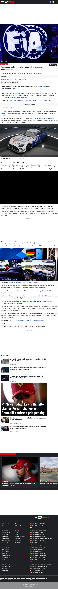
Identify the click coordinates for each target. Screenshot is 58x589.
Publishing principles (5, 579)
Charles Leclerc (5, 525)
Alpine (16, 523)
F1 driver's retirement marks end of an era (20, 159)
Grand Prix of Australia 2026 (38, 523)
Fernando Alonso (6, 555)
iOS (46, 578)
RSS (15, 578)
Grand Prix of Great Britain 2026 (39, 542)
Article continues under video (29, 104)
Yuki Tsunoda (5, 562)
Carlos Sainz (5, 545)
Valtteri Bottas (5, 568)
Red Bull (4, 326)
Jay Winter (3, 76)
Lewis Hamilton (6, 523)
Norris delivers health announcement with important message (26, 320)
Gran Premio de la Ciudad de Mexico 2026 (42, 564)
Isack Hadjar (5, 536)
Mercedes (43, 86)
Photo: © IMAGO (4, 61)
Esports (3, 113)
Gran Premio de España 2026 (39, 553)
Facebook (28, 578)
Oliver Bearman (5, 551)
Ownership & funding (24, 579)
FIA (26, 326)
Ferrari (16, 532)
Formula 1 (31, 326)
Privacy (37, 579)
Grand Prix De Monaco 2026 (38, 536)
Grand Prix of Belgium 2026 (38, 545)
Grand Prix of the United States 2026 (40, 562)
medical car (51, 118)
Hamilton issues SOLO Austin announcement (21, 108)
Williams (17, 545)
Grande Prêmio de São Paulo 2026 (40, 566)
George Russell (5, 549)
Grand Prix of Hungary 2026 (38, 547)
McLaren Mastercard (20, 536)
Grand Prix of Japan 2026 (38, 528)
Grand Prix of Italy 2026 (37, 551)
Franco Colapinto (6, 532)
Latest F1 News (4, 64)
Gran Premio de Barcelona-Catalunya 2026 (42, 538)
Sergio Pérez (5, 570)
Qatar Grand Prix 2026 (37, 570)
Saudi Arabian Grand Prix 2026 (39, 530)
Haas (16, 534)
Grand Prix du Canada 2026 (38, 534)
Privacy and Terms (9, 578)
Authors (2, 578)
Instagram (38, 578)
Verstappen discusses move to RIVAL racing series (23, 282)
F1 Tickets (32, 579)
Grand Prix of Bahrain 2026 (38, 557)
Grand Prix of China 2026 (38, 525)
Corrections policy (14, 579)
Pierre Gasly (5, 534)
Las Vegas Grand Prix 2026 (38, 568)
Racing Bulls (18, 540)
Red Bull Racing (18, 542)
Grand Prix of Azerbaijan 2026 (39, 555)
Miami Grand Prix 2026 (37, 532)
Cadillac (17, 530)
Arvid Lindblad (5, 559)
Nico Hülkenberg (6, 566)
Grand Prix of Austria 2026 (38, 540)
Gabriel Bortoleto (6, 564)
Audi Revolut (18, 528)
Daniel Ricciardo (40, 326)
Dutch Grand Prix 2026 (37, 549)
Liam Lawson (5, 538)
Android (43, 578)
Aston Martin (18, 525)
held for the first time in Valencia (26, 301)
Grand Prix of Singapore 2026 (39, 559)
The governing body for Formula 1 (11, 93)
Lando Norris (5, 528)
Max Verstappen (12, 326)
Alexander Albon (6, 542)
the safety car (41, 118)
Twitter (33, 578)
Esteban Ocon (5, 553)
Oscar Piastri (5, 530)
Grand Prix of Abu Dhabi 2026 (39, 572)
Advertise (23, 578)
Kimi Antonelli (5, 547)
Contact (18, 578)
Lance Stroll (5, 557)
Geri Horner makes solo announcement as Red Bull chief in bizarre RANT (30, 100)
